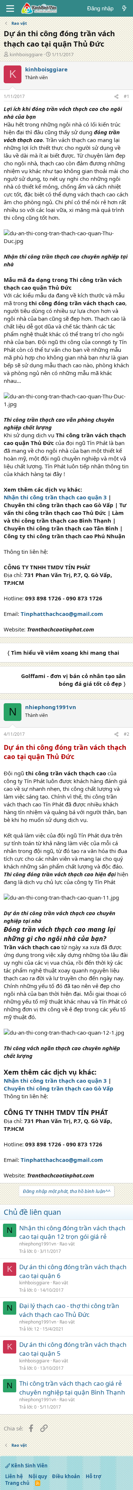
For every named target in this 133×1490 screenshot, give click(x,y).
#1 (126, 96)
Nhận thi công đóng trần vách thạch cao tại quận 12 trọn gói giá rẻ (72, 1232)
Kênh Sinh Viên (29, 1465)
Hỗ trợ (93, 1476)
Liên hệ (14, 1476)
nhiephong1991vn (37, 1244)
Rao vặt (67, 1244)
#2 (126, 734)
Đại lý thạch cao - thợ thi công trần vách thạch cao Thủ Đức (69, 1310)
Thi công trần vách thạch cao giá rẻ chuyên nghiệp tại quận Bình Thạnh (72, 1387)
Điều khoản (66, 1476)
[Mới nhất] (124, 8)
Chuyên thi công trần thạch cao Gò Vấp (58, 1088)
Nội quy (37, 1476)
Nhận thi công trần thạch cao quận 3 (55, 497)
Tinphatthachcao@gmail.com (62, 613)
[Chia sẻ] (116, 96)
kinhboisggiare (26, 54)
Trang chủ (17, 1483)
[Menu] (10, 8)
